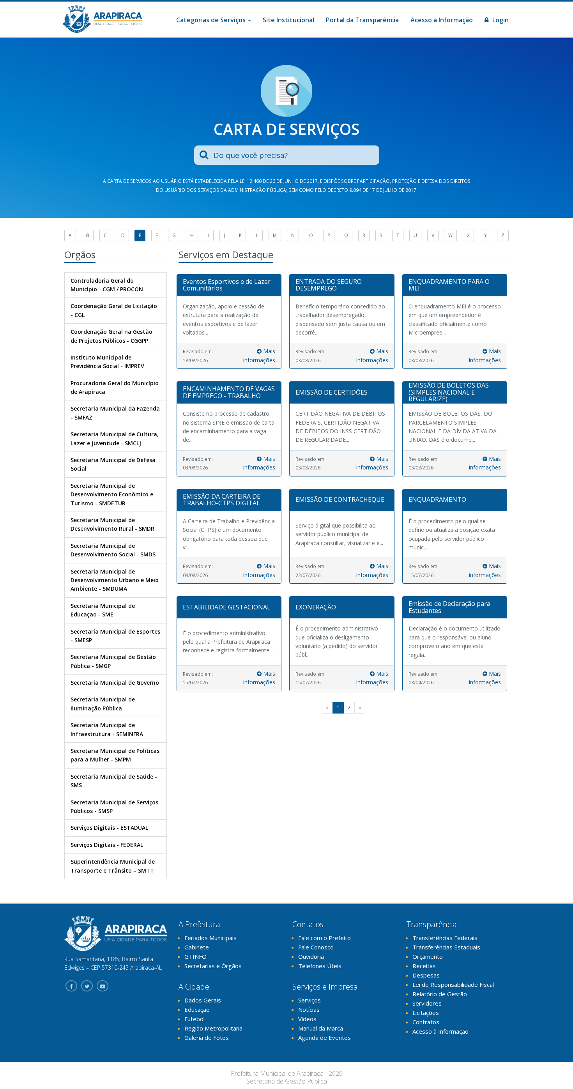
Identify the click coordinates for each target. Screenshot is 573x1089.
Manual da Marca (320, 1028)
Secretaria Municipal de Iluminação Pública (103, 704)
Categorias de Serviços (211, 20)
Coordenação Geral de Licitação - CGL (114, 310)
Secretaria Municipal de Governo (115, 682)
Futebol (194, 1019)
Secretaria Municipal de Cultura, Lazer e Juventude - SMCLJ (115, 438)
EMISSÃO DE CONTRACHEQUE (339, 499)
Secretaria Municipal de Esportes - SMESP (115, 636)
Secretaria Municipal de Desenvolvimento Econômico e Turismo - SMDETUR (112, 494)
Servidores (427, 1003)
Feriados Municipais (210, 938)
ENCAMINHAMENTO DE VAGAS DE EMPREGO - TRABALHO (229, 392)
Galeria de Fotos (206, 1037)
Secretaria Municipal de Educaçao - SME (103, 610)
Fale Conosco (316, 947)
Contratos (425, 1022)
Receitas (424, 966)
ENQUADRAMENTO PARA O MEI (449, 285)
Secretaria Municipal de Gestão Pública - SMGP (113, 661)
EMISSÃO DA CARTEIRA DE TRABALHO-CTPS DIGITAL (221, 500)
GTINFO (195, 956)
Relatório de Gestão (439, 994)
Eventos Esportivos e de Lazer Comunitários (227, 285)
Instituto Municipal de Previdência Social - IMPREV (107, 362)
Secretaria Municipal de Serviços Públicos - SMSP (114, 807)
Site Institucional (288, 20)
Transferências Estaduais (446, 947)
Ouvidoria (311, 956)
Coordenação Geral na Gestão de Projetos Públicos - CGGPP (111, 336)
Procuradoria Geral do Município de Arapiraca (115, 387)
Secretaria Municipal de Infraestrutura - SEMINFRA (107, 729)
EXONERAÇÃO (315, 607)
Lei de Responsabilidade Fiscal (453, 984)
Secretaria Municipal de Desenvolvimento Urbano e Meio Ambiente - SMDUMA (115, 580)
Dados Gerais (202, 1000)
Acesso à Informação (441, 20)
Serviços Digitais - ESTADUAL (109, 827)
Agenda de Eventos (324, 1037)
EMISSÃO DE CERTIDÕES (331, 392)
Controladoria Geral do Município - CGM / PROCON (107, 285)
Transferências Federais (445, 938)
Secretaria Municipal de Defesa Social (113, 464)
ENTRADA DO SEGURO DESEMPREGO (328, 285)
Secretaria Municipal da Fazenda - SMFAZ (115, 413)
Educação (197, 1009)
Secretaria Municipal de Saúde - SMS (114, 781)
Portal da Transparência (362, 20)
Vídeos (307, 1019)
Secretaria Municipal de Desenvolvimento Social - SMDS (113, 550)
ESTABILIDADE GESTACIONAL (227, 607)
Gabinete (196, 947)
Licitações (425, 1012)
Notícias (309, 1009)
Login (500, 20)
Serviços (309, 1000)
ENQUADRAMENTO (437, 499)
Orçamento (427, 956)
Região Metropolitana (213, 1028)
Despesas (426, 975)
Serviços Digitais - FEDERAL (107, 844)
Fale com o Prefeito (324, 938)
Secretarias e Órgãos (213, 966)
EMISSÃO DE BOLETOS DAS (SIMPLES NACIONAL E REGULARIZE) (449, 392)
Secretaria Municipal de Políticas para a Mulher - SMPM (115, 755)
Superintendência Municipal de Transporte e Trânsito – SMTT (113, 866)
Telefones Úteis (319, 966)
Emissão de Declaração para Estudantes (449, 607)
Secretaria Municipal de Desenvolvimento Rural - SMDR (112, 524)
